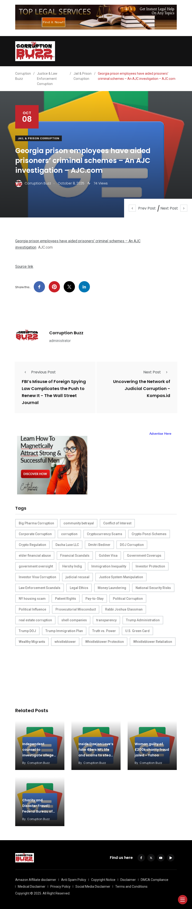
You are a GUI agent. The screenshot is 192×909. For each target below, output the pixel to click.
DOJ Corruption (132, 545)
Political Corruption (128, 598)
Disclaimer (128, 880)
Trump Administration (143, 620)
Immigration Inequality (108, 566)
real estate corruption (35, 620)
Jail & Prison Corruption (38, 138)
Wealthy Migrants (32, 642)
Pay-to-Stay (94, 598)
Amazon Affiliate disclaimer (35, 880)
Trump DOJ (27, 631)
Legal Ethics (79, 588)
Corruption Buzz (66, 333)
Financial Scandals (74, 555)
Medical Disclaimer (31, 886)
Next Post (169, 208)
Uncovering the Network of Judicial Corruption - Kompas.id (141, 388)
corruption (69, 534)
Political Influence (32, 609)
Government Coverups (144, 555)
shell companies (74, 620)
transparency (106, 620)
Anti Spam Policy (73, 880)
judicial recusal (77, 577)
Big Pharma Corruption (36, 523)
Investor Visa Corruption (37, 577)
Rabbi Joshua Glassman (124, 609)
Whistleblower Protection (104, 642)
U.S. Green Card (137, 631)
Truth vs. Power (104, 631)
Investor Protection (150, 566)
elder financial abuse (35, 555)
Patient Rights (65, 598)
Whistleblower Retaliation (152, 642)
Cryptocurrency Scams (104, 534)
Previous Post (43, 372)
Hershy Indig (72, 566)
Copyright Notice (103, 880)
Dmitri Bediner (99, 545)
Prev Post (147, 208)
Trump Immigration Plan (64, 631)
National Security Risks (153, 588)
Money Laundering (112, 588)
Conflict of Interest (117, 523)
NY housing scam (32, 598)
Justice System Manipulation (121, 577)
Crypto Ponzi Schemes (149, 534)
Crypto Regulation (32, 545)
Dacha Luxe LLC (67, 545)
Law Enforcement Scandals (39, 588)
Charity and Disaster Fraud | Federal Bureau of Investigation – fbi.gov (37, 811)
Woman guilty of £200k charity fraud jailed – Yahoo (152, 750)
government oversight (36, 566)
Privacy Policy (60, 886)
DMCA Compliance (154, 880)
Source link (24, 266)
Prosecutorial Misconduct (75, 609)
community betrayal (78, 523)
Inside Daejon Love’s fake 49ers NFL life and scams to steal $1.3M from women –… (95, 755)
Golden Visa (108, 555)
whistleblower (65, 642)
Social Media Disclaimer (92, 886)
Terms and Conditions (131, 886)
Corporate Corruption (35, 534)
